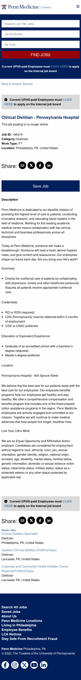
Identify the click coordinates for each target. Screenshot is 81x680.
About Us (9, 616)
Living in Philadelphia (19, 625)
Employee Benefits (17, 629)
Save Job (40, 186)
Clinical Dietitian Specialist (19, 533)
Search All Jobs (14, 607)
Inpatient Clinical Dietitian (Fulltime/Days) (29, 550)
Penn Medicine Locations (22, 620)
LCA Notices (11, 634)
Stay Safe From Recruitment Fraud (29, 638)
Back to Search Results (17, 84)
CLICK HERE (59, 66)
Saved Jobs (11, 611)
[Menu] (77, 6)
